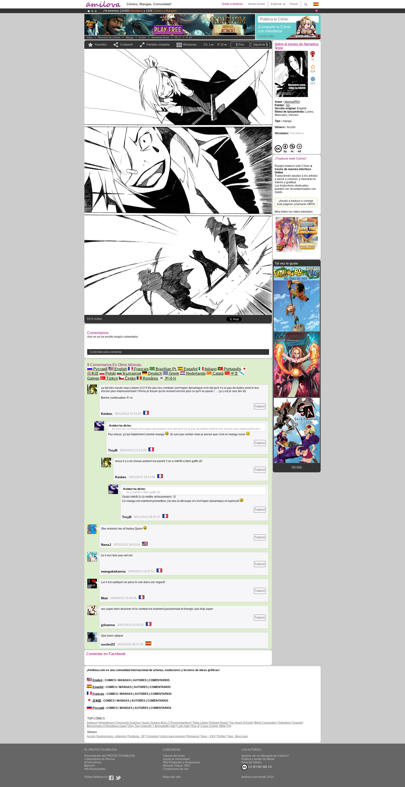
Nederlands (195, 373)
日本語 (96, 700)
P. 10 (189, 37)
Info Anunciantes (94, 769)
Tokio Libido (200, 722)
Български (131, 373)
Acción (142, 37)
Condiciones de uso (175, 769)
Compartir (126, 44)
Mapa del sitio (172, 777)
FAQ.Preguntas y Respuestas (181, 762)
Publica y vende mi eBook (257, 759)
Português (232, 369)
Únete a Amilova (232, 4)
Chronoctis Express (128, 722)
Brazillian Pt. (166, 369)
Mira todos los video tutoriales (294, 211)
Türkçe (111, 378)
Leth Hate (183, 726)
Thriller (221, 736)
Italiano (210, 369)
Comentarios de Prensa (99, 759)
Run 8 (195, 726)
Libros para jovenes (172, 736)
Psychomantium (181, 722)
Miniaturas (189, 44)
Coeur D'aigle (210, 726)
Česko (130, 378)
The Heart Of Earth (241, 722)
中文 (234, 373)
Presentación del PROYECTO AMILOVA (109, 755)
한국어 (170, 378)
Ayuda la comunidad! (176, 759)
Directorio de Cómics (109, 37)
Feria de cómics (251, 762)
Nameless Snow (160, 37)
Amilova (92, 722)
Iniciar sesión (256, 4)
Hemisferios (106, 722)
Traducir (260, 406)
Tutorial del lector (174, 755)
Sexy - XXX (208, 736)
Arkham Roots (219, 722)
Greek (173, 373)
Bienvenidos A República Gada (106, 726)
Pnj (229, 726)
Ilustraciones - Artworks (111, 736)
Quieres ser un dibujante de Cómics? (265, 755)
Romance (193, 736)
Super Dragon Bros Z (155, 722)
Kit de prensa (92, 762)
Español (190, 369)
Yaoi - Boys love (237, 736)
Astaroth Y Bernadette (155, 726)
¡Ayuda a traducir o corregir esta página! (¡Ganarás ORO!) (296, 202)
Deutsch (154, 373)
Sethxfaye (284, 722)
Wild (222, 726)
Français (141, 369)
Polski (110, 373)
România (150, 378)
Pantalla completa (157, 44)
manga (129, 37)
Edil (173, 726)
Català (218, 373)
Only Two (134, 726)
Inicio (89, 37)
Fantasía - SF (136, 736)
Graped (297, 722)
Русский (99, 369)
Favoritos (101, 44)
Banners (89, 765)
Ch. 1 (177, 37)
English (120, 369)
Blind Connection (266, 722)
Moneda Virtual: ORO (176, 765)
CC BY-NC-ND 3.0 (260, 766)
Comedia (152, 736)
